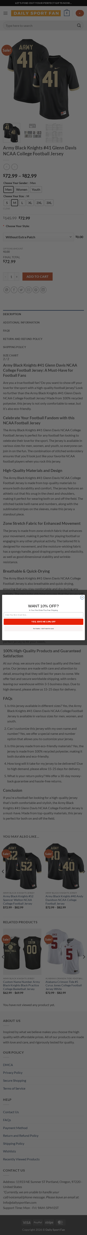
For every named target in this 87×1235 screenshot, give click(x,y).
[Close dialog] (82, 597)
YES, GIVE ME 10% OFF (43, 621)
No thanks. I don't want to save (43, 628)
